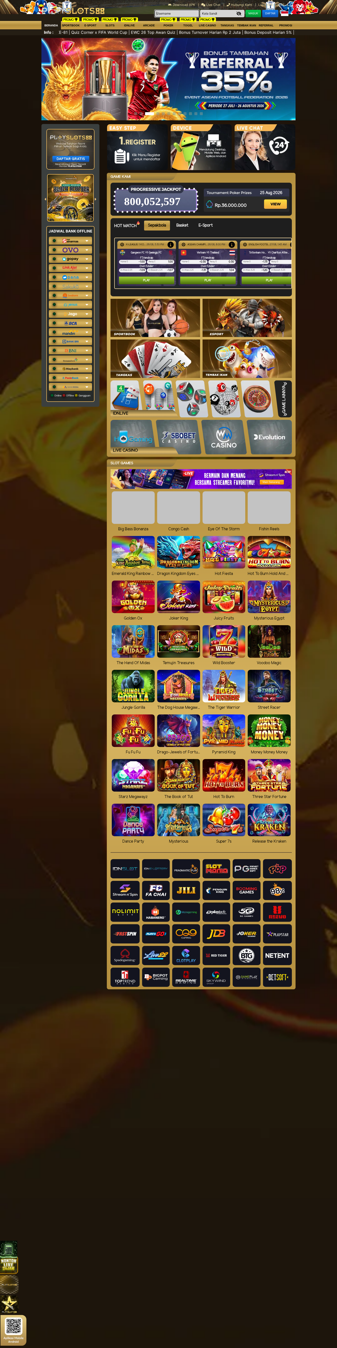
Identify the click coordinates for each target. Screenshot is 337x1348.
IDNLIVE (129, 25)
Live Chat (213, 5)
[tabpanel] (204, 263)
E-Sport (90, 25)
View (276, 199)
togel (188, 25)
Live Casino (207, 25)
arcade (149, 25)
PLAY (146, 280)
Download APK (184, 5)
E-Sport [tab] (206, 225)
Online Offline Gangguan (72, 395)
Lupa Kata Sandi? (271, 5)
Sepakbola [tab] (157, 225)
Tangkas (227, 25)
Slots (109, 25)
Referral (266, 25)
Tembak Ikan (246, 25)
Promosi (285, 25)
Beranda (51, 25)
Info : (49, 32)
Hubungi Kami (241, 5)
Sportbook (71, 25)
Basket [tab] (182, 225)
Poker (168, 25)
